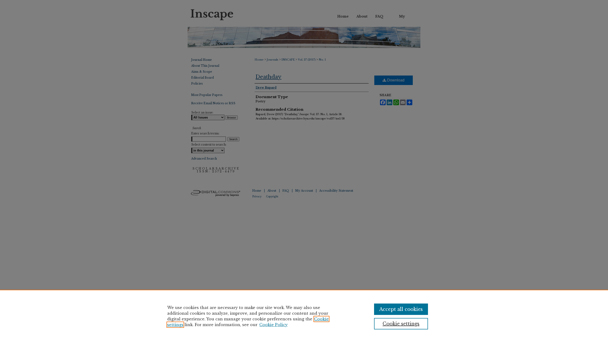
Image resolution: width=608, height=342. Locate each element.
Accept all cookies (401, 309)
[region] (304, 316)
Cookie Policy (273, 324)
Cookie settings (401, 324)
